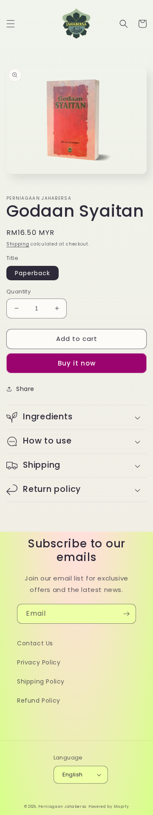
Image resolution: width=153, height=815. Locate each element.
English (72, 774)
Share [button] (25, 389)
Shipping (17, 244)
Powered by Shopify (108, 806)
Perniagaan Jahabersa (62, 806)
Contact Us (35, 643)
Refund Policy (38, 700)
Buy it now (77, 363)
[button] (10, 23)
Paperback (32, 273)
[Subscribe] (126, 614)
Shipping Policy (41, 681)
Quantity (18, 291)
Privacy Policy (38, 662)
